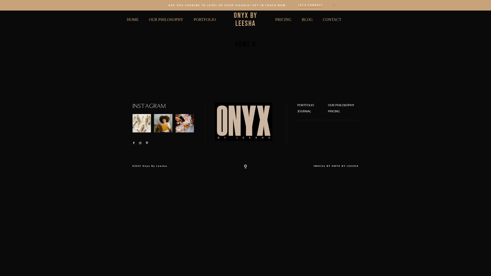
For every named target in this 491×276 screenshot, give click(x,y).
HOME (133, 19)
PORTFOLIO (205, 19)
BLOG (307, 19)
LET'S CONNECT (310, 5)
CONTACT (332, 19)
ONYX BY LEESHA (245, 20)
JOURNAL (304, 111)
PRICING (283, 19)
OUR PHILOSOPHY (166, 19)
